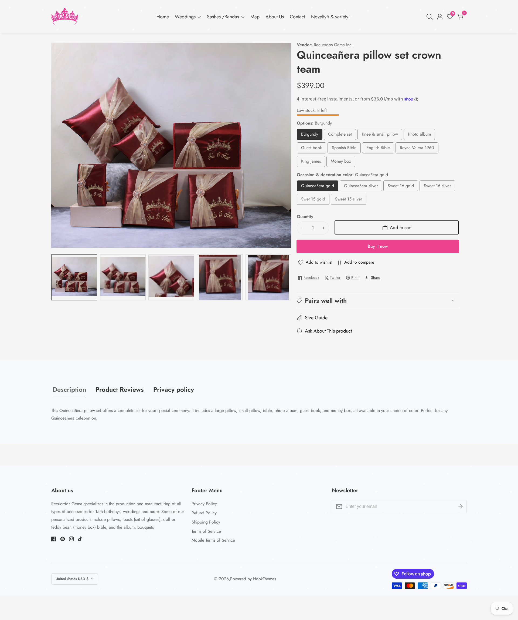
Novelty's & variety (329, 16)
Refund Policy (204, 513)
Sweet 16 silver (437, 187)
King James (311, 162)
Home (162, 16)
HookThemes (264, 579)
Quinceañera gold (319, 187)
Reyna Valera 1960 (417, 149)
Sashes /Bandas (223, 16)
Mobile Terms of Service (213, 540)
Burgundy (311, 135)
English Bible (378, 149)
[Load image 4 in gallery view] (220, 277)
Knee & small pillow (380, 135)
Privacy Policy (204, 504)
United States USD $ (73, 578)
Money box (342, 162)
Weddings (185, 16)
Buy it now (378, 246)
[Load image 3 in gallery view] (171, 277)
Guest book (311, 149)
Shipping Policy (206, 522)
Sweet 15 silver (348, 200)
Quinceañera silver (363, 187)
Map (255, 16)
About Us (274, 16)
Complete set (342, 135)
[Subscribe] (460, 506)
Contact (297, 16)
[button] (378, 300)
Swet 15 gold (313, 200)
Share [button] (375, 277)
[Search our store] (431, 17)
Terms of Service (206, 531)
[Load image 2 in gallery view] (123, 277)
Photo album (419, 135)
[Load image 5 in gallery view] (268, 277)
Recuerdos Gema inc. (333, 45)
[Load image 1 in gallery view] (74, 277)
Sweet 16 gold (401, 187)
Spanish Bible (345, 149)
